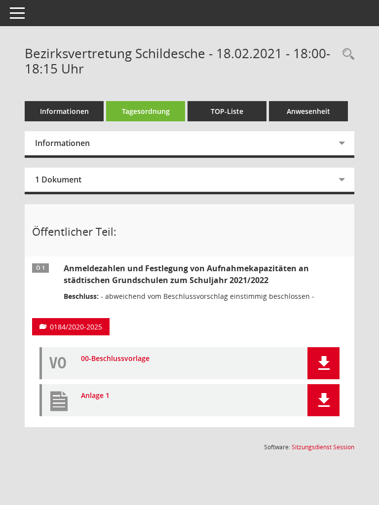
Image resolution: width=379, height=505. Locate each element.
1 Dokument (58, 179)
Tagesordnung (146, 111)
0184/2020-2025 (76, 326)
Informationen (64, 111)
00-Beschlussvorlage (115, 359)
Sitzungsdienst (323, 447)
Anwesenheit (308, 111)
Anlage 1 (95, 396)
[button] (323, 363)
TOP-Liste (227, 111)
